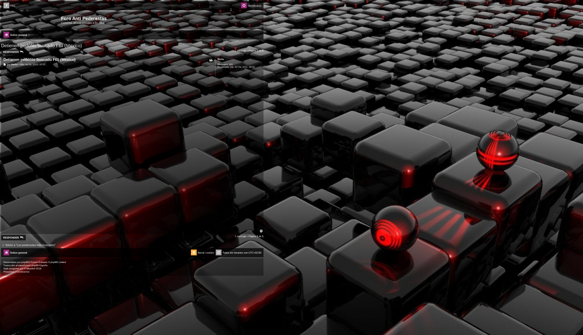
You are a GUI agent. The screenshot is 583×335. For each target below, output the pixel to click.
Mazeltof (30, 268)
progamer (14, 268)
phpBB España (39, 265)
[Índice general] (31, 20)
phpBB (25, 262)
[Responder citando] (211, 60)
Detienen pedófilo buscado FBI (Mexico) (41, 45)
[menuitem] (9, 6)
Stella (220, 59)
